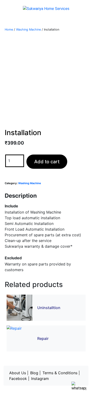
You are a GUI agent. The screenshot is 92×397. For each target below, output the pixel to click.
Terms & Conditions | (61, 372)
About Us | (18, 372)
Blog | (35, 372)
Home (9, 29)
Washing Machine (28, 29)
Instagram (40, 378)
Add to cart (46, 161)
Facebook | (19, 378)
